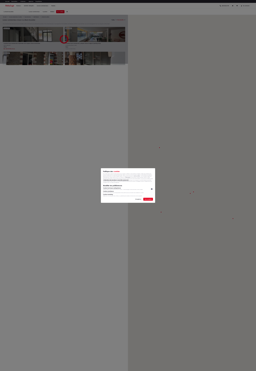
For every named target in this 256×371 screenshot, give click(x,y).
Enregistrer (138, 199)
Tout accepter (148, 199)
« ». (116, 180)
